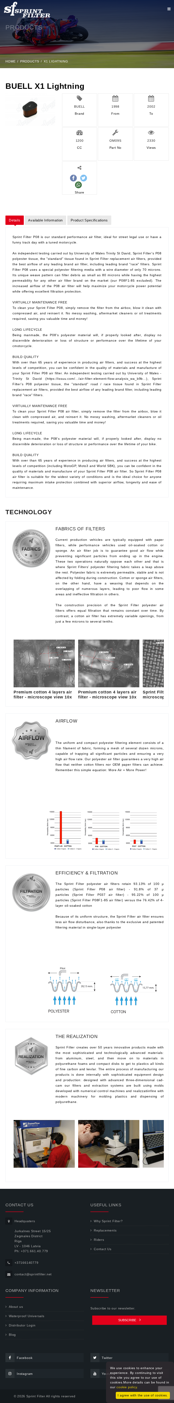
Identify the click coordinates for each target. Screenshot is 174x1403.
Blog (12, 1334)
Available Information (45, 220)
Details (14, 220)
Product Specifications (89, 220)
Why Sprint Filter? (108, 1221)
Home (10, 61)
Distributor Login (22, 1325)
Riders (99, 1240)
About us (16, 1307)
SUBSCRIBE (127, 1320)
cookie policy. (127, 1387)
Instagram (25, 1374)
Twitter (107, 1358)
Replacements (105, 1230)
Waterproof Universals (26, 1316)
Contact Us (102, 1249)
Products (29, 61)
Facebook (24, 1358)
